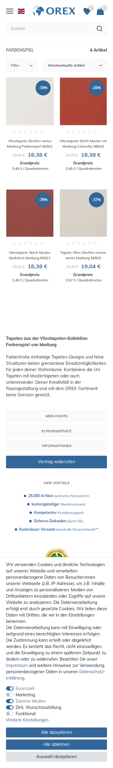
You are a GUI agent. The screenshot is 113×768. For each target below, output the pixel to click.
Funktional (26, 713)
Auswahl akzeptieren (56, 756)
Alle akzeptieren (56, 732)
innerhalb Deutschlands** (58, 529)
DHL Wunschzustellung (38, 707)
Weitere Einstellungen (27, 720)
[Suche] (99, 28)
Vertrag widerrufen (56, 461)
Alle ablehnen (56, 744)
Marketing (25, 695)
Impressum (16, 665)
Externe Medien (31, 701)
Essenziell (25, 688)
